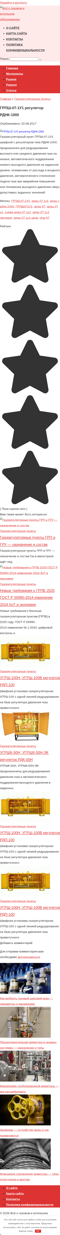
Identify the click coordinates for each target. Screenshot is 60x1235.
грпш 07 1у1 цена (26, 217)
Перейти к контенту (13, 2)
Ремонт (11, 84)
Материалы (14, 73)
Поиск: (5, 58)
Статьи (11, 90)
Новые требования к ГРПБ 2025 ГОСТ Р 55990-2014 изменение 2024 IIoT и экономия (27, 597)
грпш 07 (39, 206)
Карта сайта (16, 33)
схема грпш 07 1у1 (18, 212)
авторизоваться (29, 957)
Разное (11, 79)
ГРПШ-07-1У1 (20, 201)
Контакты (14, 39)
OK (37, 1231)
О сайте (13, 27)
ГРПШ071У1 (24, 206)
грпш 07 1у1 (40, 201)
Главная (12, 68)
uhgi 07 (44, 217)
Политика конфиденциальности (29, 1204)
